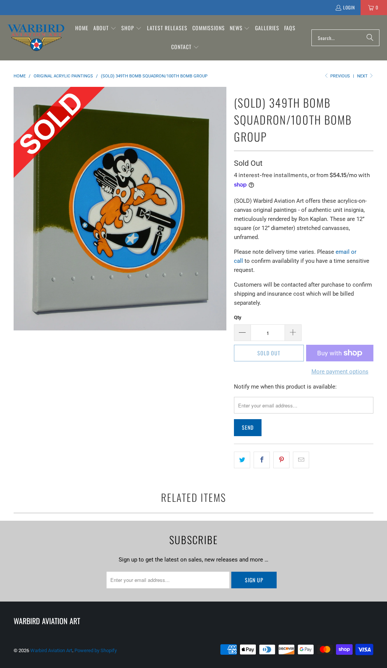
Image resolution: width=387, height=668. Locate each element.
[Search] (370, 37)
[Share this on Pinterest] (281, 460)
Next (363, 76)
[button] (104, 28)
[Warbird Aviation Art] (36, 37)
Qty (237, 317)
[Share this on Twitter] (242, 460)
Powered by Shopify (95, 650)
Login (349, 7)
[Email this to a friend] (301, 460)
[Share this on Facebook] (262, 460)
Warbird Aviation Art (51, 650)
